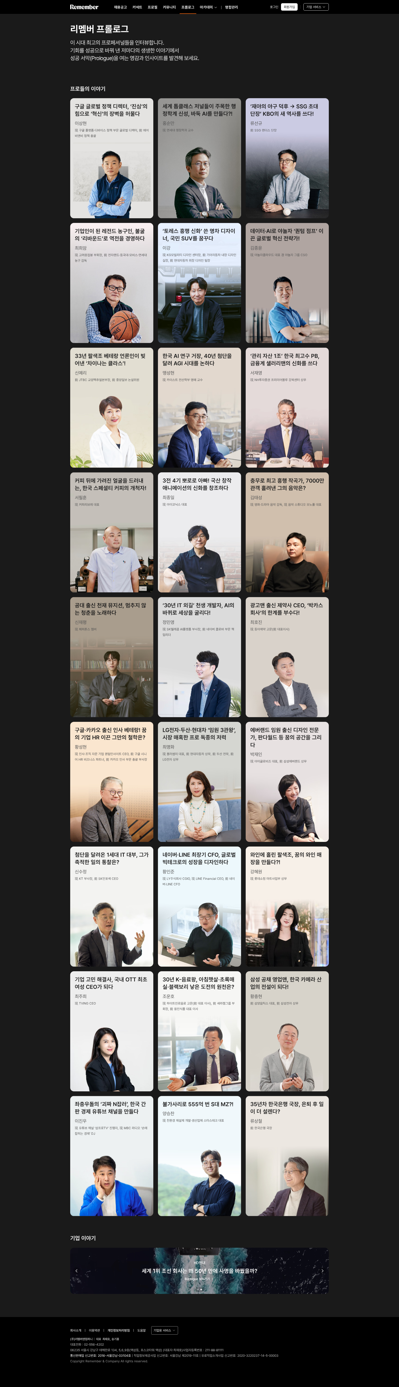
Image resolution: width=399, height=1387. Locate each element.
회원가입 (289, 7)
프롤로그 (187, 7)
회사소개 (75, 1330)
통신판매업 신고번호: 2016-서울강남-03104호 (100, 1355)
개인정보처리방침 (119, 1330)
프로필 (152, 7)
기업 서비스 (313, 7)
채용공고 (120, 7)
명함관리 (231, 7)
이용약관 (94, 1330)
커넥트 (137, 7)
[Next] (322, 1271)
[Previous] (76, 1271)
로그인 (274, 7)
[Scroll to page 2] (202, 1289)
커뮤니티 (169, 7)
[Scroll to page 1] (197, 1289)
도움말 (141, 1330)
